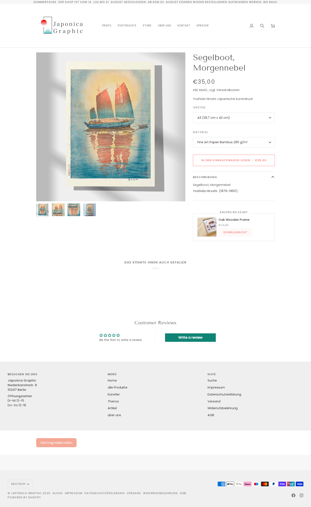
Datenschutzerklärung (224, 394)
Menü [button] (112, 374)
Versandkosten (228, 90)
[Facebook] (293, 495)
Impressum (216, 387)
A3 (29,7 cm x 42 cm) (213, 118)
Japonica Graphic (26, 493)
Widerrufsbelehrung (223, 408)
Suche (212, 380)
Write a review (190, 337)
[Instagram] (301, 495)
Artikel (112, 408)
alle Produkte (117, 387)
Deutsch (18, 484)
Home (112, 380)
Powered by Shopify (24, 497)
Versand (214, 401)
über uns (114, 415)
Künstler (114, 394)
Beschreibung (205, 177)
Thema (113, 401)
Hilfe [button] (212, 374)
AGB (211, 415)
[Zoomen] (110, 126)
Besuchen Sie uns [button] (22, 374)
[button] (107, 26)
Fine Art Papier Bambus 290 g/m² (222, 142)
